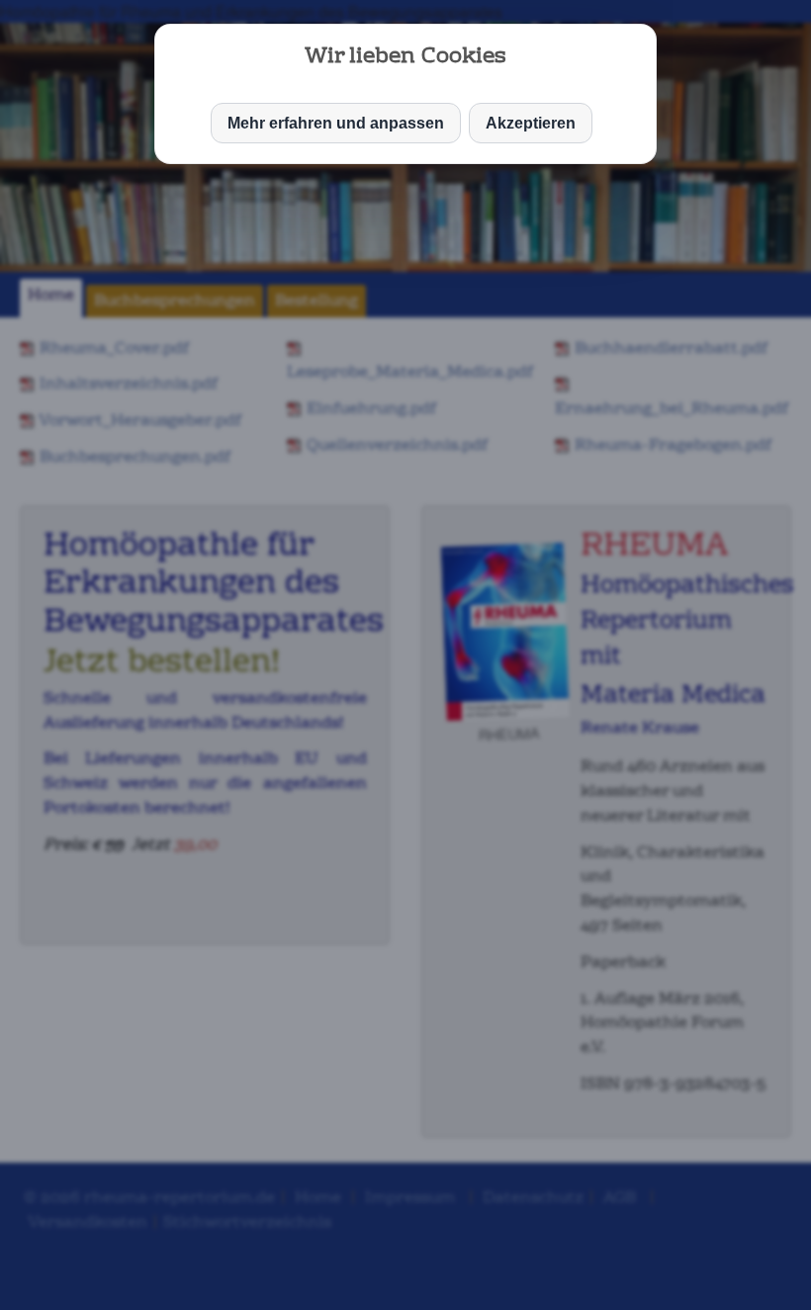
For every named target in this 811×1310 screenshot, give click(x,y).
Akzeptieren (531, 123)
